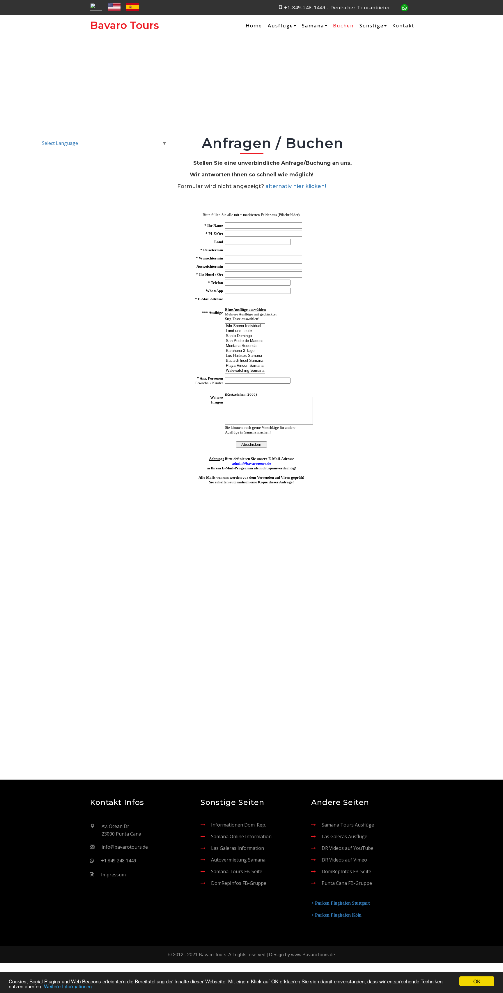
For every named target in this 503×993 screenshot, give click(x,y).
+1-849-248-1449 (304, 7)
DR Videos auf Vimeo (344, 860)
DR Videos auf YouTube (347, 848)
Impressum (113, 874)
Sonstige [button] (371, 26)
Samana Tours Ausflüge (348, 825)
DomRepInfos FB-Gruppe (238, 883)
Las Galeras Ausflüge (344, 836)
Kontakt (403, 26)
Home (254, 26)
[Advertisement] (251, 578)
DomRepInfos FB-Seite (346, 871)
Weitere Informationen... (70, 986)
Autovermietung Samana (238, 860)
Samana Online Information (241, 836)
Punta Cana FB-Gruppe (347, 883)
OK (476, 981)
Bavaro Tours (124, 25)
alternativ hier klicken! (295, 186)
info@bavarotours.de (125, 847)
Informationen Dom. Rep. (238, 825)
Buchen (343, 26)
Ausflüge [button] (280, 26)
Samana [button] (313, 26)
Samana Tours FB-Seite (236, 871)
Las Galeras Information (237, 848)
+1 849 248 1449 (118, 860)
